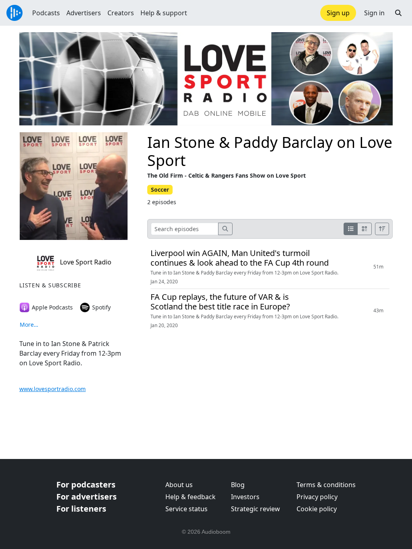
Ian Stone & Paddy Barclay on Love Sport (269, 151)
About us (179, 484)
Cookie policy (317, 508)
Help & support (163, 12)
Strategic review (255, 508)
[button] (398, 13)
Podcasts (46, 12)
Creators (120, 12)
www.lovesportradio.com (52, 389)
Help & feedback (190, 496)
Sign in (374, 12)
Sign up (338, 12)
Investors (245, 496)
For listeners (81, 508)
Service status (186, 508)
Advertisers (83, 12)
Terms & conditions (326, 484)
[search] (225, 229)
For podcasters (85, 484)
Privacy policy (317, 496)
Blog (238, 484)
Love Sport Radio (84, 262)
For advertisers (86, 496)
